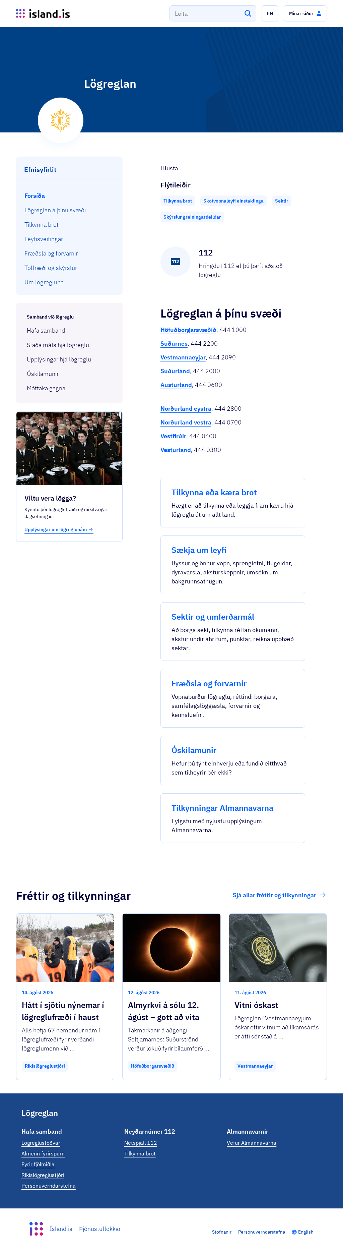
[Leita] (248, 13)
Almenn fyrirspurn (43, 1153)
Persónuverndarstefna (48, 1185)
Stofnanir (221, 1232)
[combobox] (212, 13)
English (306, 1232)
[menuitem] (69, 195)
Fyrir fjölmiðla (38, 1164)
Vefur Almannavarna (251, 1142)
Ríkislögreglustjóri (42, 1175)
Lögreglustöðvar (40, 1142)
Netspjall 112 (140, 1142)
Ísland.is (61, 1229)
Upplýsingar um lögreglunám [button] (55, 529)
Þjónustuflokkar (100, 1229)
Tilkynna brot (140, 1153)
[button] (270, 13)
